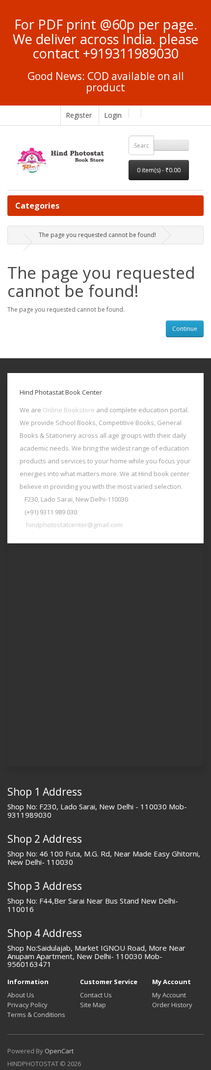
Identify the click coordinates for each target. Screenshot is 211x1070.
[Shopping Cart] (134, 113)
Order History (172, 1004)
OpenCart (59, 1050)
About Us (20, 994)
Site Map (93, 1004)
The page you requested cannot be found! (97, 235)
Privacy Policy (27, 1004)
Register (79, 115)
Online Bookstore (69, 409)
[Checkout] (146, 113)
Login (113, 115)
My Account (169, 994)
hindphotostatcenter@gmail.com (74, 524)
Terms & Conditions (36, 1014)
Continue (184, 328)
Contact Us (96, 994)
